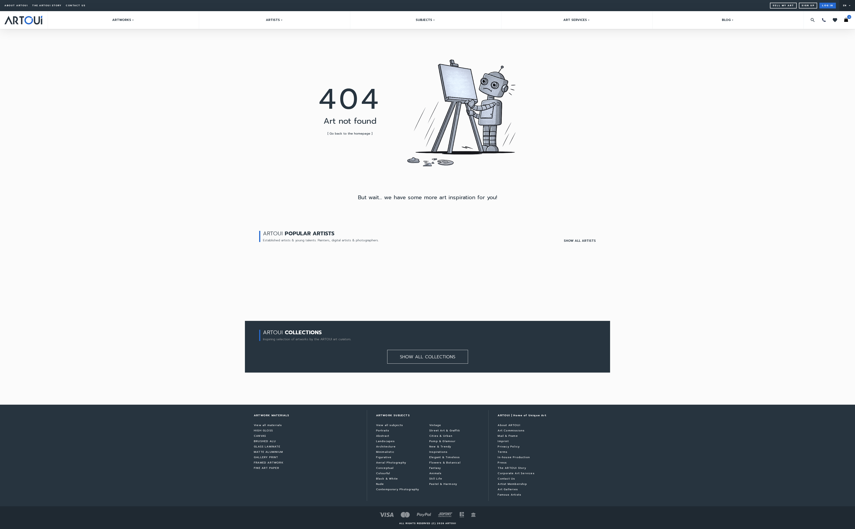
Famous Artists (509, 495)
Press (502, 463)
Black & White (387, 479)
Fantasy (435, 468)
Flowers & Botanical (445, 463)
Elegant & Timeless (444, 457)
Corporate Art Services (516, 473)
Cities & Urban (440, 436)
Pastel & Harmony (443, 484)
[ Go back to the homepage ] (350, 133)
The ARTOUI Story (46, 5)
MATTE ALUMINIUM (268, 452)
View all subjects (389, 425)
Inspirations (438, 452)
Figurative (384, 457)
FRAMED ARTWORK (268, 463)
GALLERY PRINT (266, 457)
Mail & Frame (508, 436)
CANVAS (260, 436)
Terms (502, 452)
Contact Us (75, 5)
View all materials (268, 425)
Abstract (382, 436)
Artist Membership (512, 484)
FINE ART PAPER (266, 468)
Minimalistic (385, 452)
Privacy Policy (509, 447)
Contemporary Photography (397, 489)
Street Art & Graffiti (444, 431)
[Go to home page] (23, 20)
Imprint (503, 441)
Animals (435, 473)
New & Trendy (440, 447)
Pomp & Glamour (442, 441)
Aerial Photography (391, 463)
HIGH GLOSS (263, 431)
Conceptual (385, 468)
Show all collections (427, 356)
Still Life (435, 479)
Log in (827, 5)
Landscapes (385, 441)
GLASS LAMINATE (267, 447)
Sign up (808, 5)
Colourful (383, 473)
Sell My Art (783, 5)
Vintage (435, 425)
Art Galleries (508, 489)
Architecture (386, 447)
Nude (380, 484)
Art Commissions (511, 431)
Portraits (382, 431)
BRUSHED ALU (265, 441)
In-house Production (514, 457)
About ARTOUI (16, 5)
